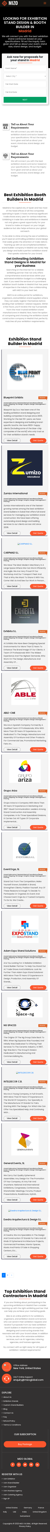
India (24, 1512)
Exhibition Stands (10, 1401)
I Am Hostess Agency (12, 1490)
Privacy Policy (25, 1526)
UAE (14, 1512)
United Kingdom (40, 1512)
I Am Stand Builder (11, 1483)
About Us (7, 1397)
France (41, 1508)
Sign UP (6, 1498)
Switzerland (25, 1516)
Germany (28, 1508)
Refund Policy (9, 1421)
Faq (5, 1417)
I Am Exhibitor (9, 1479)
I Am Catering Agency (13, 1494)
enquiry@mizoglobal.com (28, 1380)
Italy (5, 1512)
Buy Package (25, 1444)
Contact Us (8, 1413)
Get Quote (38, 440)
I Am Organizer (9, 1486)
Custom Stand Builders (13, 1405)
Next (25, 99)
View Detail (12, 440)
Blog (5, 1409)
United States (12, 1508)
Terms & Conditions (12, 1425)
